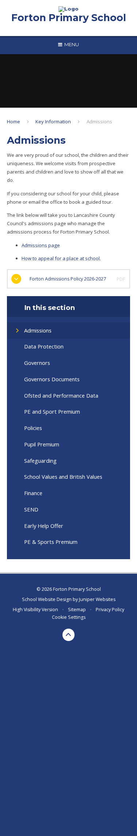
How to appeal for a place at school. (61, 258)
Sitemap (77, 609)
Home (13, 121)
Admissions (99, 121)
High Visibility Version (35, 609)
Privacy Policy (110, 609)
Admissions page (41, 245)
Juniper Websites (97, 599)
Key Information (53, 121)
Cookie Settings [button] (68, 617)
